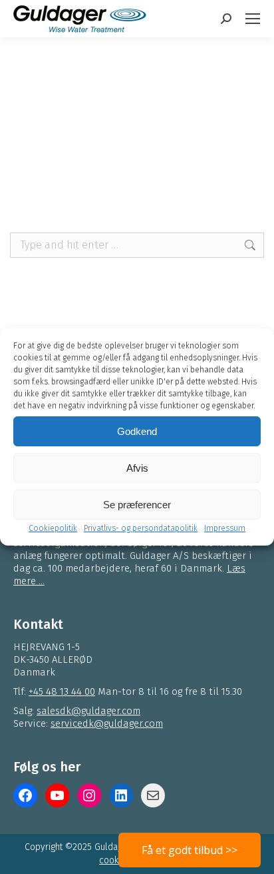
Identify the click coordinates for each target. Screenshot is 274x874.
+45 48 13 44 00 (62, 691)
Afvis (137, 468)
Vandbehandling (212, 132)
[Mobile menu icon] (253, 19)
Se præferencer (137, 504)
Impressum (224, 528)
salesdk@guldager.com (88, 711)
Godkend (137, 431)
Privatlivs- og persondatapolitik (141, 528)
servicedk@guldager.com (107, 723)
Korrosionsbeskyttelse (91, 147)
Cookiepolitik (53, 528)
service (228, 147)
